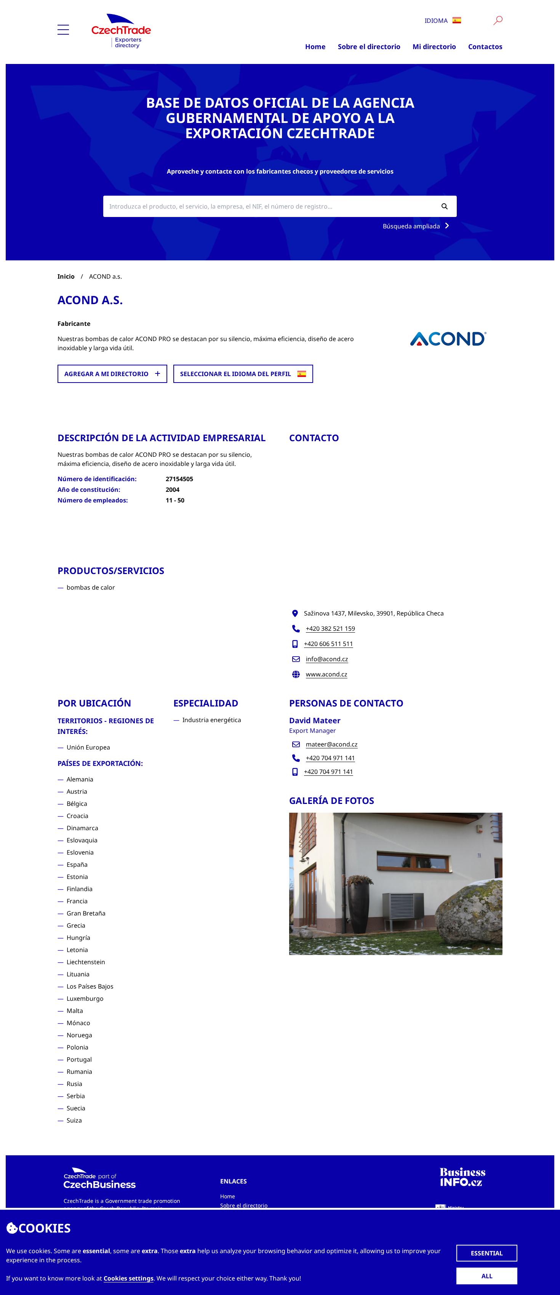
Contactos (485, 46)
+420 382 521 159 (330, 628)
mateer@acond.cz (332, 744)
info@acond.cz (327, 659)
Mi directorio (434, 46)
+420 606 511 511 (328, 644)
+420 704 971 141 (330, 758)
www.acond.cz (326, 674)
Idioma (437, 20)
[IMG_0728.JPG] (395, 884)
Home (315, 46)
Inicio (66, 276)
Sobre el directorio (369, 46)
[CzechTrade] (156, 30)
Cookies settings (129, 1278)
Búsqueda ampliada (412, 226)
